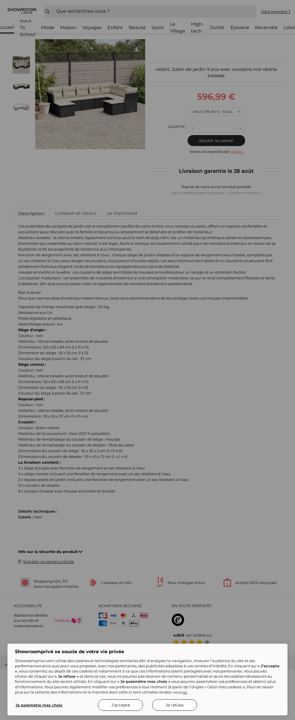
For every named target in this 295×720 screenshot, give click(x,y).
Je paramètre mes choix (39, 705)
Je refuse (175, 705)
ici (185, 692)
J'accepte (120, 705)
